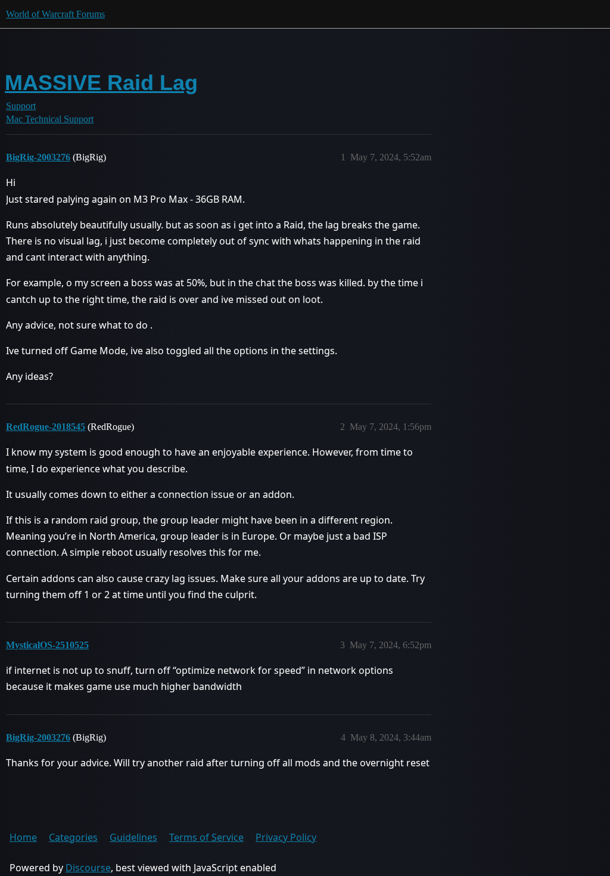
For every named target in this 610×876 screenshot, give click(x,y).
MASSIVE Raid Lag (101, 82)
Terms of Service (206, 837)
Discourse (88, 867)
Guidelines (133, 837)
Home (23, 837)
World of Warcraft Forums (55, 14)
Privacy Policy (286, 837)
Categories (73, 837)
